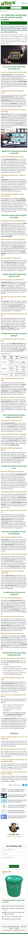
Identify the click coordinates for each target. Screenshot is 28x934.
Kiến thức (6, 11)
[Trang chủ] (1, 11)
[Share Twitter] (26, 785)
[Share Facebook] (23, 785)
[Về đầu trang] (26, 374)
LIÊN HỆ (17, 928)
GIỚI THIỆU (23, 926)
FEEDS (26, 3)
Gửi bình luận (14, 866)
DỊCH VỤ (11, 928)
